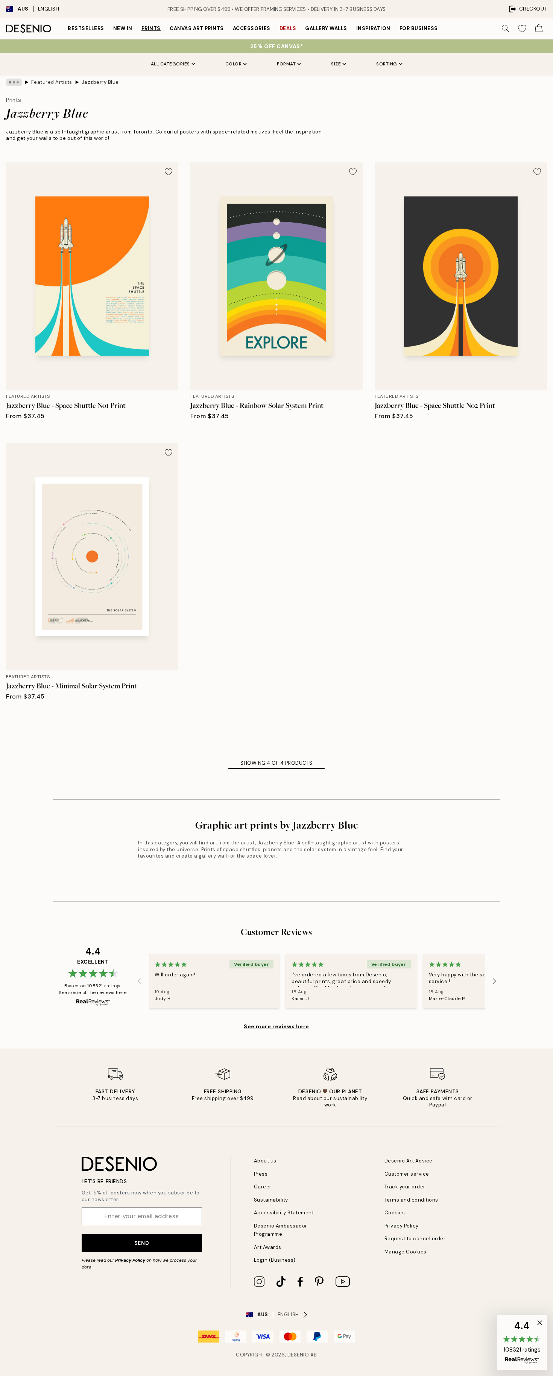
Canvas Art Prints (197, 28)
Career (263, 1187)
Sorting (386, 64)
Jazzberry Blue (100, 82)
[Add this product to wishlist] (168, 171)
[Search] (505, 28)
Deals (288, 28)
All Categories (170, 64)
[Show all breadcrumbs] (14, 82)
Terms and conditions (411, 1200)
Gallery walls (326, 28)
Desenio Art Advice (408, 1161)
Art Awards (267, 1247)
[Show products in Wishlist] (522, 29)
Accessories (251, 28)
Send (141, 1243)
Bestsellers (86, 28)
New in (122, 28)
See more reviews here (276, 1026)
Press (261, 1174)
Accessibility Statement (284, 1212)
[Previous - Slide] (140, 981)
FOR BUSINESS (419, 28)
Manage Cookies (405, 1252)
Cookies (394, 1212)
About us (265, 1161)
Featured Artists (51, 82)
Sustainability (271, 1200)
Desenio (298, 1355)
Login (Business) (275, 1260)
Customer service (406, 1174)
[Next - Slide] (494, 981)
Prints (151, 28)
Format (286, 64)
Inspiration (373, 28)
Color (233, 64)
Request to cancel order (415, 1238)
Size (336, 64)
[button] (522, 1342)
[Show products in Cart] (538, 29)
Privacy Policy (130, 1260)
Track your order (404, 1187)
